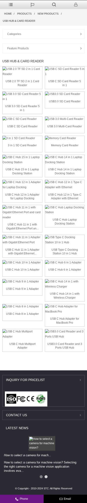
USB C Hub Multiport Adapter (22, 346)
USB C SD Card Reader (22, 126)
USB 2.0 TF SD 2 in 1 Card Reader (22, 83)
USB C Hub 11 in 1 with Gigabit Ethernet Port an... (22, 226)
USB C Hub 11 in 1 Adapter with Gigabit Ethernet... (22, 251)
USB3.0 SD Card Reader (65, 101)
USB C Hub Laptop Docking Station (65, 221)
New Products (48, 13)
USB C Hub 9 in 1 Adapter (22, 289)
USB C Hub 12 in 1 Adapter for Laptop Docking (22, 196)
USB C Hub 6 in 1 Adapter (64, 269)
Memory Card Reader (64, 145)
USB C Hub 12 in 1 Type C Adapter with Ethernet (64, 196)
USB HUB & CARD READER (19, 20)
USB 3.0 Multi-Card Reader (64, 126)
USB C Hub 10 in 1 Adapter (22, 269)
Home (8, 13)
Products (24, 13)
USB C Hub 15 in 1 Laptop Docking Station (22, 171)
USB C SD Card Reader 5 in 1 (64, 83)
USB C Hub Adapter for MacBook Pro (64, 320)
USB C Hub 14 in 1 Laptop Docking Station (64, 171)
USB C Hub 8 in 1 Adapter (22, 314)
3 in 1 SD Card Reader (22, 145)
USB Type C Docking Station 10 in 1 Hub (65, 251)
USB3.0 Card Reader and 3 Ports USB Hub (64, 346)
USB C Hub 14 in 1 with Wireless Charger (65, 295)
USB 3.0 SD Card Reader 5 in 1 (22, 108)
